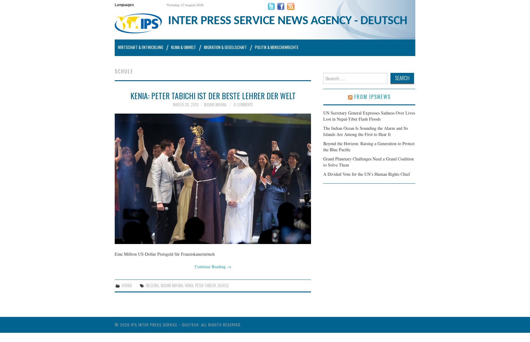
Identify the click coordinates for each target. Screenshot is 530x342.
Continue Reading (213, 266)
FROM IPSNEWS (372, 96)
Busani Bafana (215, 104)
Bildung (152, 285)
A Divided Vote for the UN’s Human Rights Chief (366, 174)
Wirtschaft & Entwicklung (140, 47)
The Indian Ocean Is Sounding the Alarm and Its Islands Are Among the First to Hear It (365, 131)
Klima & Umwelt (183, 47)
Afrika (127, 285)
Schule (223, 285)
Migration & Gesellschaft (225, 47)
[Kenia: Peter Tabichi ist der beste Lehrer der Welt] (213, 179)
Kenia (189, 285)
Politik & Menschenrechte (276, 47)
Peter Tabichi (205, 285)
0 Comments (243, 104)
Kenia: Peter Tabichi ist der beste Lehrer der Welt (213, 95)
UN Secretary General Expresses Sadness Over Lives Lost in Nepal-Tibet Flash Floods (369, 116)
